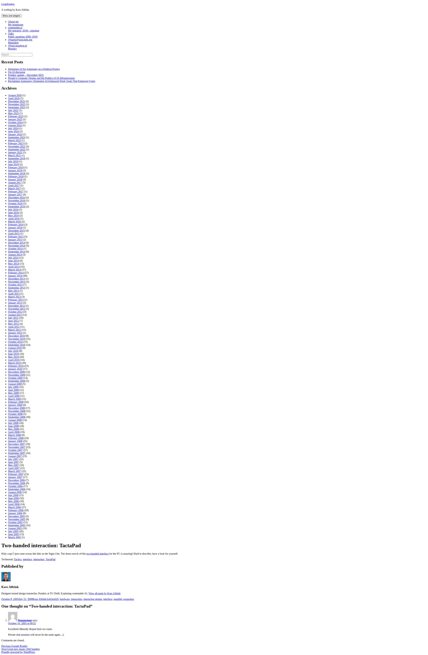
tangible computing (124, 599)
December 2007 (16, 444)
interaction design (92, 599)
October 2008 (15, 414)
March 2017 (14, 188)
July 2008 (13, 423)
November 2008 (16, 411)
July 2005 (13, 531)
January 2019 (15, 170)
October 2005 (15, 522)
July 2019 (13, 161)
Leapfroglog (7, 4)
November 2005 (16, 519)
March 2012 (14, 329)
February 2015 (16, 236)
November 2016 (16, 200)
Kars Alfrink (39, 599)
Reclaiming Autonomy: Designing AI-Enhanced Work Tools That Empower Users (51, 81)
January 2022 (15, 152)
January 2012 (15, 332)
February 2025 (16, 116)
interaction (38, 559)
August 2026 (15, 95)
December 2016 (16, 197)
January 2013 (15, 302)
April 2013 (14, 293)
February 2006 (16, 510)
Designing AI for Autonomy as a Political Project (34, 69)
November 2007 (16, 447)
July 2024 (13, 128)
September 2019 (16, 158)
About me (15, 23)
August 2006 (15, 492)
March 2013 (14, 296)
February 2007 (16, 474)
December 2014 (16, 242)
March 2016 (14, 221)
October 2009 (15, 378)
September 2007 (16, 453)
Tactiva (18, 559)
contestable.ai (23, 29)
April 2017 (14, 185)
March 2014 (14, 269)
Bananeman (25, 620)
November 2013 (16, 281)
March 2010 (14, 362)
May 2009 (13, 393)
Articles (50, 599)
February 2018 (16, 176)
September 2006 (16, 489)
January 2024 (15, 134)
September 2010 (16, 344)
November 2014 (16, 245)
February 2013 (16, 299)
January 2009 (15, 405)
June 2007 (13, 462)
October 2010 (15, 341)
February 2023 (16, 143)
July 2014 (13, 257)
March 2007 (14, 471)
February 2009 (16, 402)
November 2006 (16, 483)
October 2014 (15, 248)
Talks (22, 35)
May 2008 (13, 429)
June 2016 (13, 212)
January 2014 (15, 275)
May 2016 (13, 215)
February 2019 (16, 167)
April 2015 (14, 233)
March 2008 (14, 435)
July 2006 (13, 495)
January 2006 (15, 513)
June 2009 (13, 390)
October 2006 (15, 486)
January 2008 (15, 441)
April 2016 (14, 218)
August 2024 (15, 125)
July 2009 (13, 387)
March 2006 (14, 507)
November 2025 (16, 104)
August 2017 (15, 182)
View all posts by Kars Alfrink (104, 593)
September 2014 (16, 251)
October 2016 (15, 203)
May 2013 (13, 290)
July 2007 (13, 459)
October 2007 (15, 450)
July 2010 (13, 350)
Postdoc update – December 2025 (26, 75)
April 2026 (14, 98)
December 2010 (16, 335)
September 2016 (16, 206)
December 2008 (16, 408)
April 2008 (14, 432)
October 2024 (15, 122)
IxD (56, 599)
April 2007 (14, 468)
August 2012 (15, 314)
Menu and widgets (11, 16)
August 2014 (15, 254)
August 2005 (15, 528)
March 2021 (14, 155)
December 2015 (16, 230)
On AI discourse (16, 72)
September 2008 (16, 417)
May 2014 (13, 263)
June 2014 (13, 260)
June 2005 (13, 534)
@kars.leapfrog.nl (17, 47)
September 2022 (16, 149)
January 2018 (15, 179)
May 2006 (13, 501)
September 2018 (16, 173)
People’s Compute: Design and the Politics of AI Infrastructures (41, 78)
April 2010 (14, 359)
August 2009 (15, 384)
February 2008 (16, 438)
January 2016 (15, 227)
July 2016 (13, 209)
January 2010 (15, 369)
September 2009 (16, 381)
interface (27, 559)
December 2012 (16, 305)
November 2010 (16, 338)
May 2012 (13, 323)
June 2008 (13, 426)
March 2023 (14, 140)
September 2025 (16, 107)
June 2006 (13, 498)
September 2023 (16, 137)
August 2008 (15, 420)
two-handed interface (97, 553)
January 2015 (15, 239)
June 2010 (13, 353)
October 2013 (15, 284)
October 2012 (15, 311)
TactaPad (50, 559)
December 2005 (16, 516)
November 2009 (16, 375)
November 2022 (16, 146)
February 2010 (16, 366)
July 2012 (13, 317)
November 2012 (16, 308)
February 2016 (16, 224)
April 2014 (14, 266)
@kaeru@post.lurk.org (20, 41)
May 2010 (13, 356)
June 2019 (13, 164)
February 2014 (16, 272)
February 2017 (16, 191)
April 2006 (14, 504)
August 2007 (15, 456)
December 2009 (16, 372)
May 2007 (13, 465)
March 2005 (14, 537)
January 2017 (15, 194)
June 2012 (13, 320)
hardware (65, 599)
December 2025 (16, 101)
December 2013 (16, 278)
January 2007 (15, 477)
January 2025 (15, 119)
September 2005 (16, 525)
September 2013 (16, 287)
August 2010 (15, 347)
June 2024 (13, 131)
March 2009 (14, 399)
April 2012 (14, 326)
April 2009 (14, 396)
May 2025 (13, 113)
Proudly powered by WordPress (18, 652)
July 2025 (13, 110)
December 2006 (16, 480)
